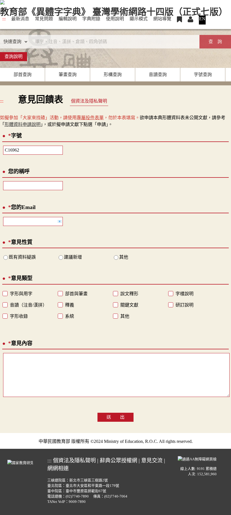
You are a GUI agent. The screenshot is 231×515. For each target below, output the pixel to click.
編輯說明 (68, 18)
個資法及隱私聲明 (89, 101)
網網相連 (58, 468)
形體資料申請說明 (23, 124)
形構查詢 (113, 74)
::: (4, 18)
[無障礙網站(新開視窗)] (197, 458)
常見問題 (44, 18)
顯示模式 (139, 18)
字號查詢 (203, 74)
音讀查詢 (158, 74)
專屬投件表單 (90, 117)
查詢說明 (14, 56)
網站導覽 (162, 18)
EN (202, 18)
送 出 (115, 417)
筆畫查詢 (68, 74)
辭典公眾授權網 (118, 460)
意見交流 (152, 460)
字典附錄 (91, 18)
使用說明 (115, 18)
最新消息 (20, 18)
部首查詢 (23, 74)
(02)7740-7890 (77, 496)
